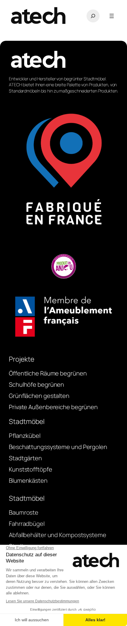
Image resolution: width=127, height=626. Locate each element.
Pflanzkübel (24, 436)
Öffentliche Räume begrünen (48, 373)
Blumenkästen (28, 480)
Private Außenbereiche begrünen (53, 407)
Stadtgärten (25, 458)
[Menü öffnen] (111, 15)
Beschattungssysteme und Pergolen (58, 447)
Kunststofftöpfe (30, 469)
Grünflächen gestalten (39, 396)
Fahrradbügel (27, 524)
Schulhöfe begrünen (36, 384)
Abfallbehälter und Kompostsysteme (57, 535)
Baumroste (23, 512)
